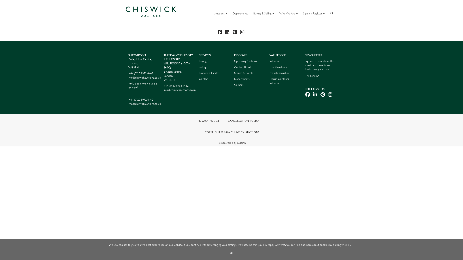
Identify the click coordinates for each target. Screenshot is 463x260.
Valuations (275, 61)
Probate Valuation (279, 73)
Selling (202, 67)
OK (231, 253)
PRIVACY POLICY (208, 121)
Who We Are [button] (287, 13)
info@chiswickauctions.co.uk (144, 77)
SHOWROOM (137, 55)
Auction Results (243, 67)
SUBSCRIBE (313, 76)
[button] (332, 13)
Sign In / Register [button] (313, 13)
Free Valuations (278, 67)
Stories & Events (244, 73)
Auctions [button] (219, 13)
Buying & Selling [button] (262, 13)
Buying (203, 61)
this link (346, 244)
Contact (203, 79)
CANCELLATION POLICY (244, 121)
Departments (240, 13)
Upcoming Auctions (245, 61)
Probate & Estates (209, 73)
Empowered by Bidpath (232, 142)
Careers (238, 84)
